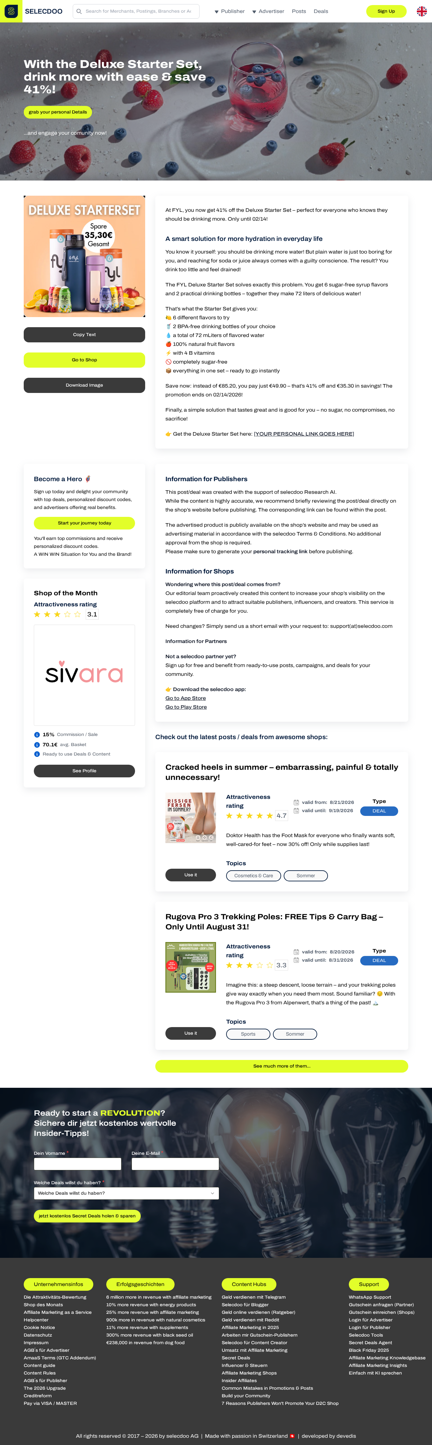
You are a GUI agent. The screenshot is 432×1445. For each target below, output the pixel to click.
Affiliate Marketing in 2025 (250, 1327)
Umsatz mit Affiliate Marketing (254, 1350)
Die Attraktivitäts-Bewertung (55, 1297)
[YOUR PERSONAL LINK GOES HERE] (304, 434)
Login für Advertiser (370, 1320)
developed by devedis (329, 1436)
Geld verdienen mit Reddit (250, 1320)
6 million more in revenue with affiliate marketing (159, 1297)
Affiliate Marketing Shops (249, 1373)
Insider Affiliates (239, 1380)
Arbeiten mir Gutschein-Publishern (260, 1335)
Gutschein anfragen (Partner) (381, 1304)
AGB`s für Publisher (45, 1380)
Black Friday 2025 (369, 1350)
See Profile (84, 770)
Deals (321, 11)
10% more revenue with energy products (151, 1304)
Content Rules (40, 1373)
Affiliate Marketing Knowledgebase (387, 1358)
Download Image (84, 385)
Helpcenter (36, 1320)
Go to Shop (84, 360)
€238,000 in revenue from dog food (145, 1342)
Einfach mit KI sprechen (375, 1373)
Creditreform (38, 1395)
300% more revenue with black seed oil (149, 1335)
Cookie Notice (39, 1327)
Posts (299, 11)
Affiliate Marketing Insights (378, 1365)
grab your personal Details (58, 112)
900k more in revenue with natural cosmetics (155, 1320)
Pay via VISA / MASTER (50, 1403)
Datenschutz (38, 1335)
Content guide (39, 1365)
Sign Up (386, 11)
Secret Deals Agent (370, 1342)
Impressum (36, 1342)
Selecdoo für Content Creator (254, 1342)
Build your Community (246, 1395)
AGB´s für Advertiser (46, 1350)
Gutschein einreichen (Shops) (382, 1312)
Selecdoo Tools (366, 1335)
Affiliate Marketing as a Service (58, 1312)
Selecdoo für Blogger (245, 1304)
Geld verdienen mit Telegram (254, 1297)
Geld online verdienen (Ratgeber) (258, 1312)
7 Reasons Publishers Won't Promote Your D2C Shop (280, 1403)
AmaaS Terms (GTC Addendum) (60, 1358)
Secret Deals (236, 1358)
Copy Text (84, 334)
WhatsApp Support (370, 1297)
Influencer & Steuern (245, 1365)
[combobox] (126, 1193)
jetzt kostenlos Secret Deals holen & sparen (87, 1216)
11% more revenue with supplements (147, 1327)
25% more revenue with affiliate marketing (152, 1312)
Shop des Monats (43, 1304)
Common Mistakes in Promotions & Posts (267, 1388)
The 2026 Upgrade (45, 1388)
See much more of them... (282, 1066)
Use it (190, 875)
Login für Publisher (369, 1327)
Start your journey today (84, 523)
